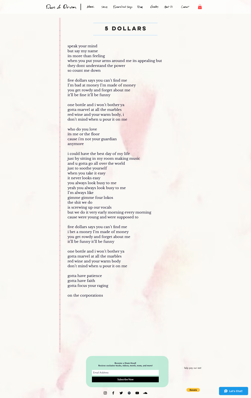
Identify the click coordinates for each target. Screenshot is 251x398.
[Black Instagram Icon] (105, 393)
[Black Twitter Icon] (121, 393)
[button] (200, 6)
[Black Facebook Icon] (113, 393)
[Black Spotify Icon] (129, 393)
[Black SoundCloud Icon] (145, 393)
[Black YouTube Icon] (137, 393)
